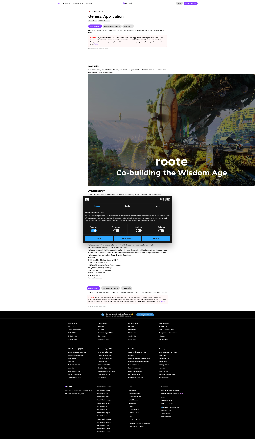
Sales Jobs (131, 349)
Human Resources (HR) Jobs (77, 352)
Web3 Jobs (132, 390)
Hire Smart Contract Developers (139, 423)
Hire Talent (88, 3)
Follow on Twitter (168, 404)
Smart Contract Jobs (74, 329)
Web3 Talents (133, 400)
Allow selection (127, 238)
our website (118, 252)
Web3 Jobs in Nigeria (103, 413)
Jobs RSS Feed (166, 410)
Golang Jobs (102, 377)
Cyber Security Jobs (74, 371)
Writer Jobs (131, 339)
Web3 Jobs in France (103, 416)
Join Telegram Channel (145, 315)
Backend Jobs (102, 323)
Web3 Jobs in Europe (103, 390)
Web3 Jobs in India (103, 397)
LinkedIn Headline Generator (172, 393)
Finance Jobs (72, 358)
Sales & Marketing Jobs (166, 329)
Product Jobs (72, 333)
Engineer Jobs (163, 326)
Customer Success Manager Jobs (139, 358)
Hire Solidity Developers (136, 426)
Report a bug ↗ (166, 416)
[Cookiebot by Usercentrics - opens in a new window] (161, 199)
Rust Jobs (101, 326)
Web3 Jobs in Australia (104, 432)
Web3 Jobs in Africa (103, 403)
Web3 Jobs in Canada (104, 419)
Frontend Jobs (72, 323)
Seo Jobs (131, 355)
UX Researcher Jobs (74, 365)
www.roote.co (97, 194)
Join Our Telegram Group (171, 407)
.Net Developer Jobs (104, 368)
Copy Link (127, 26)
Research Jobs (102, 361)
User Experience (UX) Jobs (106, 371)
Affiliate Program (166, 401)
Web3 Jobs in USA (102, 406)
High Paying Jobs (77, 3)
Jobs (58, 3)
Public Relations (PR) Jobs (76, 349)
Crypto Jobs (132, 336)
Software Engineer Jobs (135, 377)
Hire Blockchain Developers (138, 420)
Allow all (156, 238)
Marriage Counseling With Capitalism (117, 255)
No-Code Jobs (72, 336)
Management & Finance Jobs (168, 333)
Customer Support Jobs (105, 333)
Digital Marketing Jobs (135, 371)
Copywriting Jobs (164, 358)
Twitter (96, 44)
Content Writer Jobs (74, 377)
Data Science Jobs (104, 365)
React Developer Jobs (135, 368)
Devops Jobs (163, 361)
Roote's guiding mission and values (114, 247)
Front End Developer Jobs (76, 355)
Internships (66, 3)
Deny (99, 238)
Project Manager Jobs (105, 355)
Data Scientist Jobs (104, 374)
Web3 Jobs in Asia (102, 393)
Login (179, 3)
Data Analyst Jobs (134, 374)
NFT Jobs (101, 329)
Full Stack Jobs (133, 323)
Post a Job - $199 (190, 3)
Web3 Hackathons (135, 397)
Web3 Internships (134, 393)
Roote (94, 12)
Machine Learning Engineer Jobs (138, 361)
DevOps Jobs (102, 336)
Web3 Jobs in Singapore (104, 400)
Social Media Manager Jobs (137, 352)
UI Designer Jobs (164, 365)
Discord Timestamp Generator (170, 390)
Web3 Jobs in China (103, 425)
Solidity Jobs (72, 326)
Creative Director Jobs (105, 358)
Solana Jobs (162, 336)
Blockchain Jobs (164, 323)
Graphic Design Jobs (74, 374)
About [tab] (158, 206)
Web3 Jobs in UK (102, 409)
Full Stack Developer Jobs (167, 374)
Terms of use (165, 413)
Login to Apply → (95, 26)
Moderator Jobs (163, 371)
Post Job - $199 (134, 413)
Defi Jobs (131, 326)
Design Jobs (132, 329)
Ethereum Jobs (72, 339)
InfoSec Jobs (132, 333)
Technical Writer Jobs (105, 352)
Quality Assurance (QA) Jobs (168, 352)
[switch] (116, 231)
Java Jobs (71, 368)
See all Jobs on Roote (111, 26)
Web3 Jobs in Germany (104, 422)
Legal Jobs (71, 361)
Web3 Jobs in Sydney (103, 428)
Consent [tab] (97, 206)
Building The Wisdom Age (153, 252)
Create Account (134, 409)
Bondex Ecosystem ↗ (78, 393)
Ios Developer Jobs (134, 365)
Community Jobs (103, 339)
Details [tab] (127, 206)
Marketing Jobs (163, 349)
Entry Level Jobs (164, 377)
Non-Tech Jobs (163, 339)
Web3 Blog (132, 403)
